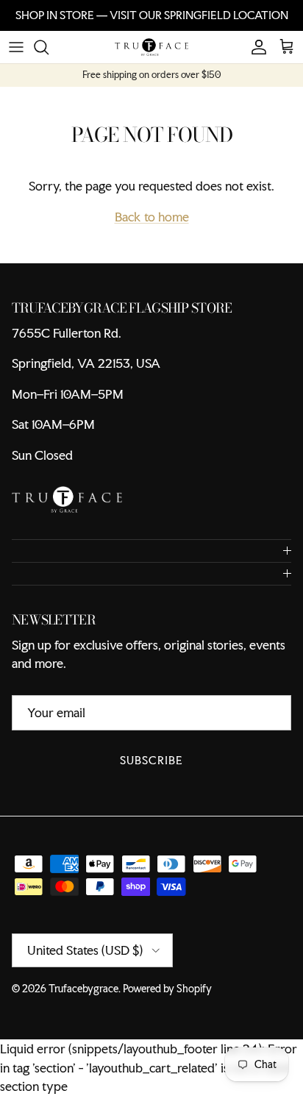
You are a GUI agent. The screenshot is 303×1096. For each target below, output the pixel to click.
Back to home (152, 216)
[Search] (48, 47)
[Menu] (16, 47)
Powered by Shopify (167, 988)
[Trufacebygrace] (151, 47)
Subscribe (151, 760)
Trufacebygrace (83, 988)
